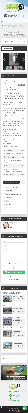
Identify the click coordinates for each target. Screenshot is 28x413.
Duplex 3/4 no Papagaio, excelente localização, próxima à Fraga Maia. (12, 292)
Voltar (24, 27)
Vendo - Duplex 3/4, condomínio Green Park (13, 304)
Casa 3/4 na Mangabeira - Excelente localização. (13, 340)
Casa (5, 27)
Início (5, 25)
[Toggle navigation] (25, 21)
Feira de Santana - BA (19, 25)
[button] (4, 59)
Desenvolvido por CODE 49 (14, 411)
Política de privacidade (14, 410)
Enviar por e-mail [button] (14, 263)
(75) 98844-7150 (16, 16)
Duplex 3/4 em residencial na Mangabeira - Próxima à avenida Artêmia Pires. (14, 316)
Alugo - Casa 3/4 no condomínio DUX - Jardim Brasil (13, 328)
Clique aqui (6, 359)
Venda (9, 25)
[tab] (7, 48)
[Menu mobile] (2, 21)
